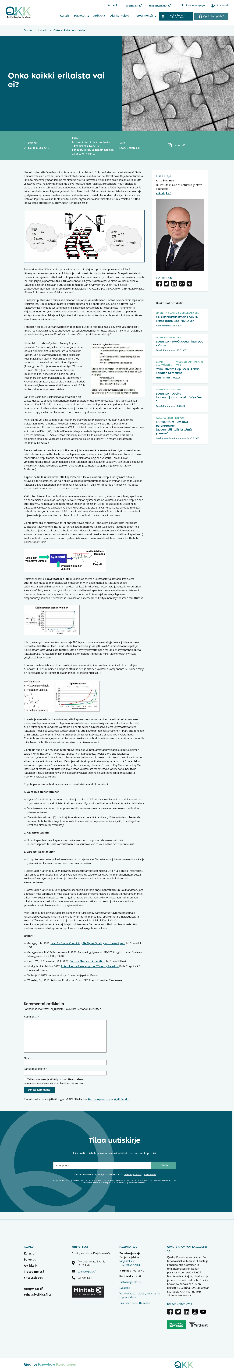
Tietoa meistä (143, 15)
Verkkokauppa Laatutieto (178, 16)
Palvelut (79, 15)
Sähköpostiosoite (35, 1069)
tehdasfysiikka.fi (158, 6)
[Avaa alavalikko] (88, 16)
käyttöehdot (122, 1099)
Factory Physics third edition (87, 961)
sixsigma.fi (132, 6)
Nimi (28, 1058)
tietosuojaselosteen (115, 1180)
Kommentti (31, 1016)
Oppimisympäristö (213, 16)
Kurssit (64, 15)
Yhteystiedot (33, 1277)
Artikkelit (99, 15)
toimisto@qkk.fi (87, 1271)
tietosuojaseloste (99, 1099)
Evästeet (124, 1288)
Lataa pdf (179, 145)
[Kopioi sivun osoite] (189, 284)
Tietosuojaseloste (130, 1282)
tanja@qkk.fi (126, 1261)
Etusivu (28, 30)
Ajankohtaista (119, 15)
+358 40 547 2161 (129, 1265)
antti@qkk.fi (163, 193)
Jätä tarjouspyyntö (196, 5)
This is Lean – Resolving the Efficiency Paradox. (90, 966)
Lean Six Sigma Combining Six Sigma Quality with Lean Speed (87, 943)
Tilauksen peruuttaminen (134, 1303)
